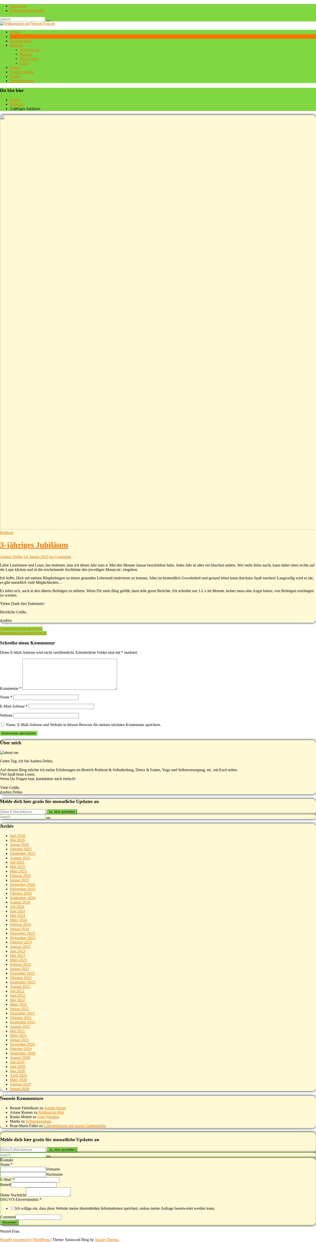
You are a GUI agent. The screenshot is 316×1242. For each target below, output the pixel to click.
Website (6, 715)
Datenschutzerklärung (27, 10)
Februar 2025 (20, 876)
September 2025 (22, 853)
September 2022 (22, 982)
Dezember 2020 (22, 1044)
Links (24, 63)
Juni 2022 (17, 995)
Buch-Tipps (29, 58)
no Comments (60, 557)
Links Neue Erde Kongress (21, 629)
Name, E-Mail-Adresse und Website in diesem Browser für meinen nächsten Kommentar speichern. (83, 725)
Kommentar (10, 688)
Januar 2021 (19, 1040)
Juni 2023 (17, 951)
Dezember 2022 (22, 973)
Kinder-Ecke (30, 50)
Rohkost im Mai (51, 1112)
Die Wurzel (19, 36)
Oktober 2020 (21, 1049)
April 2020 (18, 1075)
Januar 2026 (19, 844)
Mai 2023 (17, 955)
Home (15, 32)
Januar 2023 (19, 969)
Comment (8, 1217)
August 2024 (20, 902)
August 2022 (20, 987)
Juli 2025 (17, 862)
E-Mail (7, 1179)
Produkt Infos (20, 41)
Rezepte (26, 54)
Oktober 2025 (21, 849)
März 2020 (18, 1080)
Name (6, 697)
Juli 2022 (17, 991)
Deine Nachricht (13, 1195)
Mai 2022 (17, 1000)
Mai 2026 (17, 840)
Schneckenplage (38, 1121)
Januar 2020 (19, 1089)
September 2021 (22, 1022)
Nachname (54, 1174)
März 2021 (18, 1035)
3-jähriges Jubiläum (34, 544)
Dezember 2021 (22, 1013)
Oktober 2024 (21, 893)
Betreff (5, 1185)
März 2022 (18, 1004)
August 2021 (20, 1026)
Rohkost (16, 45)
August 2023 (20, 947)
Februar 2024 (20, 924)
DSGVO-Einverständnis (20, 1199)
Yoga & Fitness (22, 72)
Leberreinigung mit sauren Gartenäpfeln (75, 1126)
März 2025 (18, 871)
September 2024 (22, 898)
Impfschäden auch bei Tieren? (23, 633)
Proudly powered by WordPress (25, 1240)
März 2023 (18, 960)
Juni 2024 (17, 911)
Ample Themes (106, 1240)
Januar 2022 (19, 1009)
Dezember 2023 (22, 933)
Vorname (53, 1169)
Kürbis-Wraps (55, 1108)
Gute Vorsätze (48, 1117)
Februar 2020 (20, 1084)
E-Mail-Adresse (14, 706)
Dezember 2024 (22, 884)
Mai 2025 (17, 867)
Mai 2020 (17, 1071)
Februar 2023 (20, 964)
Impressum (18, 6)
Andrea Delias (11, 557)
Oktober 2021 (21, 1018)
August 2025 (20, 858)
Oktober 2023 (21, 942)
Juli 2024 (17, 907)
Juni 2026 (17, 836)
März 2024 (18, 920)
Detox (15, 67)
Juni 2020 (17, 1066)
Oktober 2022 (21, 978)
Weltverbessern (22, 81)
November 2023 (22, 938)
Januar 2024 (19, 929)
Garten (15, 76)
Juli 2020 (17, 1062)
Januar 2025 (19, 880)
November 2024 (22, 889)
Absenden (9, 1222)
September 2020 (22, 1053)
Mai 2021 (17, 1031)
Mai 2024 (17, 915)
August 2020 (20, 1058)
